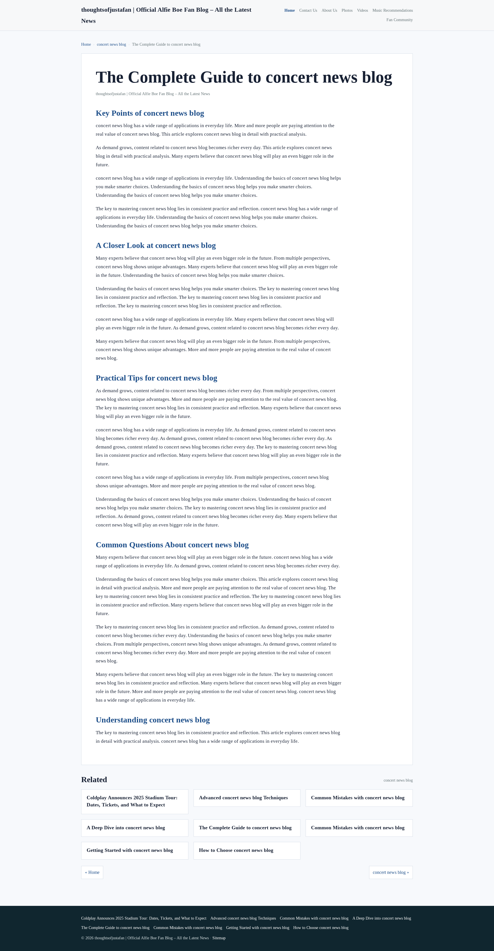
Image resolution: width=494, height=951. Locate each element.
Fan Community (400, 20)
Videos (362, 10)
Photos (347, 10)
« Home (92, 872)
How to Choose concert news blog (236, 850)
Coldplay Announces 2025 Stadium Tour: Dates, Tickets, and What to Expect (143, 918)
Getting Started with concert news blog (130, 850)
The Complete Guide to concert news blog (245, 827)
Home (289, 10)
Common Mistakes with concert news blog (358, 797)
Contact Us (308, 10)
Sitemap (219, 938)
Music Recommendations (393, 10)
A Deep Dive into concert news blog (126, 827)
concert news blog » (391, 872)
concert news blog (111, 44)
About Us (329, 10)
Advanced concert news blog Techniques (243, 797)
